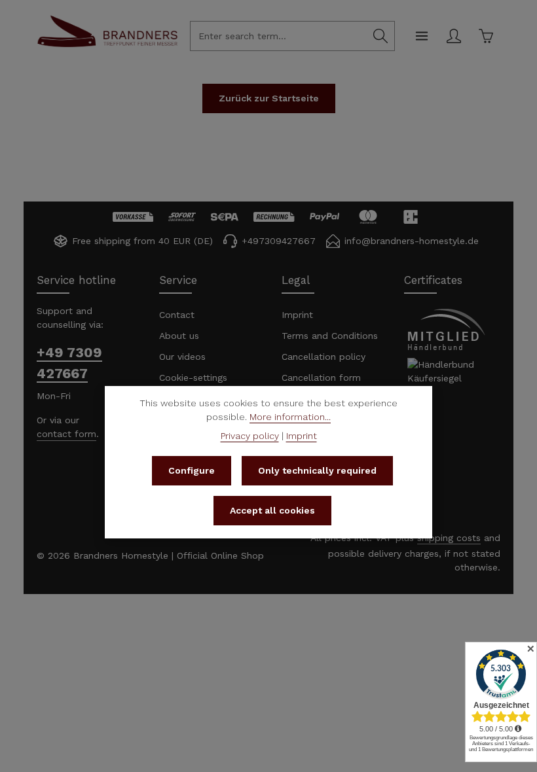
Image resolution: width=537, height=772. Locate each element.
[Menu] (421, 36)
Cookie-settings (193, 377)
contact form (66, 434)
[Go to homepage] (107, 45)
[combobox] (278, 36)
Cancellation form (321, 377)
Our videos (182, 356)
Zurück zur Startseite (269, 98)
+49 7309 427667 (69, 362)
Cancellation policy (323, 356)
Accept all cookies (272, 510)
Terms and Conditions (330, 335)
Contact (176, 314)
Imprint (297, 314)
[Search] (381, 36)
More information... (290, 417)
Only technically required (317, 470)
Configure (191, 470)
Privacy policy (250, 435)
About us (179, 335)
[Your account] (453, 36)
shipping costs (449, 538)
